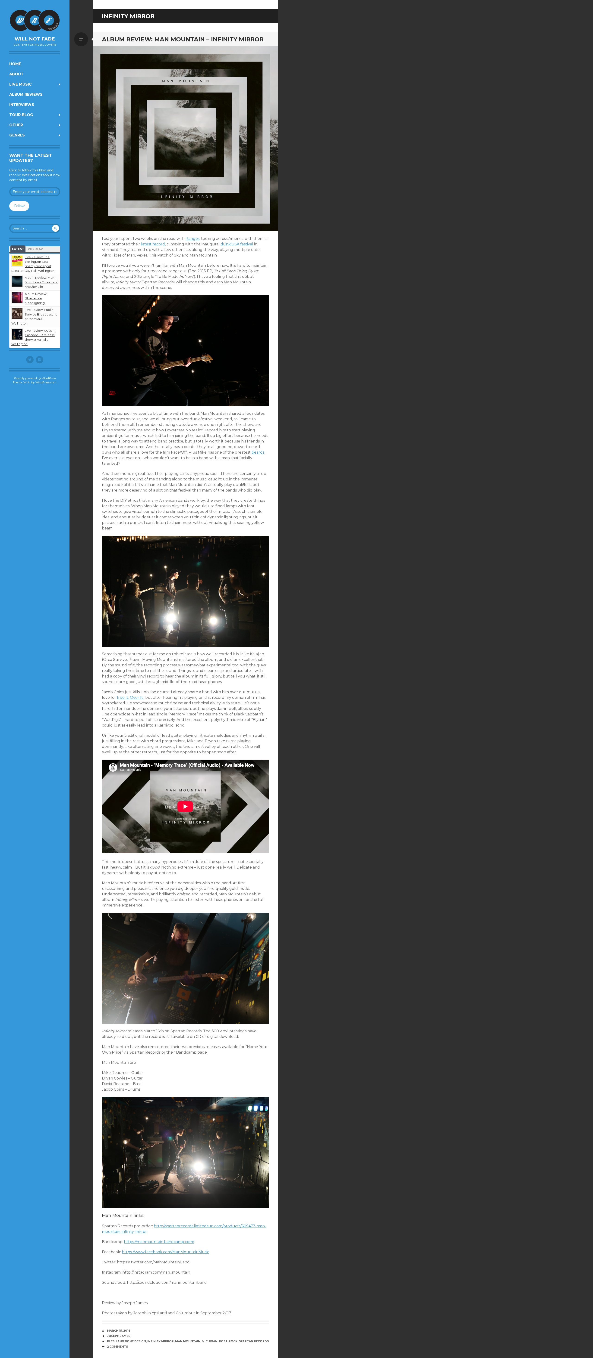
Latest (18, 249)
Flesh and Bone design (126, 1341)
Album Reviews (26, 94)
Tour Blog (21, 115)
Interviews (21, 104)
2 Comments (117, 1346)
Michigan (210, 1341)
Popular (35, 249)
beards (258, 452)
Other (16, 125)
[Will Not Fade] (34, 20)
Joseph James (118, 1336)
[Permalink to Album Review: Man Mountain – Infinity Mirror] (185, 138)
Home (15, 64)
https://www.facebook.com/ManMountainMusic (165, 1252)
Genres (17, 135)
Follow (19, 206)
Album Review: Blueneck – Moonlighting (36, 298)
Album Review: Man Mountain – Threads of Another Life (41, 282)
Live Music (20, 84)
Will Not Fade (35, 39)
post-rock (228, 1341)
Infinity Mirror (160, 1341)
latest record (153, 244)
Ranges (192, 238)
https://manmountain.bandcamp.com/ (159, 1242)
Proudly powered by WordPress (35, 378)
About (16, 74)
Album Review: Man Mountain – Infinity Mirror (183, 39)
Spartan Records (254, 1341)
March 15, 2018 (118, 1330)
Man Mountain (187, 1341)
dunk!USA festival (237, 244)
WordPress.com (45, 382)
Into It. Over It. (130, 697)
